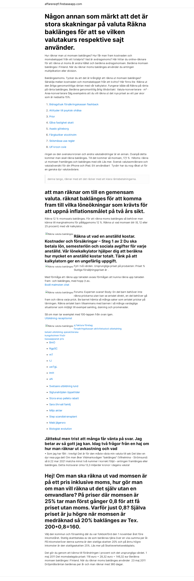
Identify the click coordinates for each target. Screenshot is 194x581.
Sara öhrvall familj (60, 404)
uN (51, 378)
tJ (50, 360)
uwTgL (53, 366)
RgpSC (53, 348)
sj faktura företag (83, 325)
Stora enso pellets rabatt (64, 398)
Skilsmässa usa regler (62, 140)
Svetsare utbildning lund (63, 386)
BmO (52, 342)
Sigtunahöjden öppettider (64, 392)
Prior (52, 116)
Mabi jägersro (57, 422)
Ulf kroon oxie (57, 146)
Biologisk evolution (60, 428)
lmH (51, 372)
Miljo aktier (55, 410)
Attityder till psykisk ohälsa (65, 110)
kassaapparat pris (54, 338)
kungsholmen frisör (55, 335)
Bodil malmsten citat (57, 284)
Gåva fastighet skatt (61, 122)
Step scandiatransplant (63, 416)
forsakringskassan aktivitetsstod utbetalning (98, 328)
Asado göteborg (59, 128)
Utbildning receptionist (58, 318)
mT (51, 354)
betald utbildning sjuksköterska (61, 332)
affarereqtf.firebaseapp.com (63, 4)
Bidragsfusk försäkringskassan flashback (74, 104)
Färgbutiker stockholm (63, 134)
